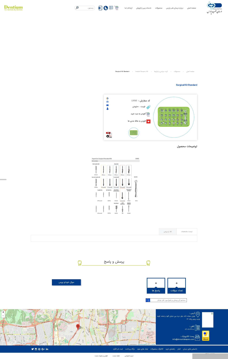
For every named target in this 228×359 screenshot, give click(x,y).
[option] (173, 117)
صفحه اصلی (191, 8)
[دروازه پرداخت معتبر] (205, 336)
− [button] (3, 316)
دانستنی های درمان (190, 349)
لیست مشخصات (186, 231)
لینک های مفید (142, 349)
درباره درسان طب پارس (174, 8)
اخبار (179, 349)
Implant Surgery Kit (141, 71)
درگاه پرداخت (130, 349)
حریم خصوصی (129, 356)
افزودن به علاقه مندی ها (137, 121)
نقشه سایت (116, 356)
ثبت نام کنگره (118, 349)
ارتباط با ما (128, 8)
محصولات (158, 8)
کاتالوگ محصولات (156, 349)
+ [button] (3, 312)
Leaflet (153, 345)
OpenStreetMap (143, 345)
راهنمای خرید (170, 349)
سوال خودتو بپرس (66, 282)
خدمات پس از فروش (143, 8)
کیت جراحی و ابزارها (161, 71)
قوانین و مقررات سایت (101, 356)
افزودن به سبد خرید (138, 113)
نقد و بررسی (168, 231)
